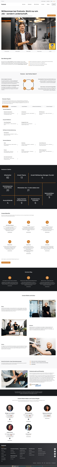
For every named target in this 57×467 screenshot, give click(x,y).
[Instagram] (55, 454)
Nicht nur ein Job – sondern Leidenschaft (47, 280)
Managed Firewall (22, 453)
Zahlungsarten (3, 459)
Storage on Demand (22, 451)
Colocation (12, 450)
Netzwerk (2, 456)
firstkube (30, 453)
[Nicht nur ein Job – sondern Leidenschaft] (47, 277)
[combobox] (14, 1)
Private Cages (12, 451)
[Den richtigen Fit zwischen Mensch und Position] (9, 277)
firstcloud (30, 450)
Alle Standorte (40, 450)
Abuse (51, 1)
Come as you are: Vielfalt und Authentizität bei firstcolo (28, 280)
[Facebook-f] (55, 451)
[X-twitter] (55, 456)
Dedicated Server (13, 453)
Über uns (2, 450)
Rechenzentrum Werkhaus (42, 453)
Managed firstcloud (31, 451)
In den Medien (3, 451)
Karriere (2, 453)
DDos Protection (13, 457)
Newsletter (48, 1)
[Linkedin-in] (55, 449)
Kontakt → (3, 446)
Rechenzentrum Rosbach (41, 451)
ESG (2, 461)
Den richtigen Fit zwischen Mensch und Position (10, 280)
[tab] (5, 106)
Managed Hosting (22, 450)
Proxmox (21, 456)
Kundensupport (43, 1)
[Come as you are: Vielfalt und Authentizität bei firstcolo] (28, 277)
